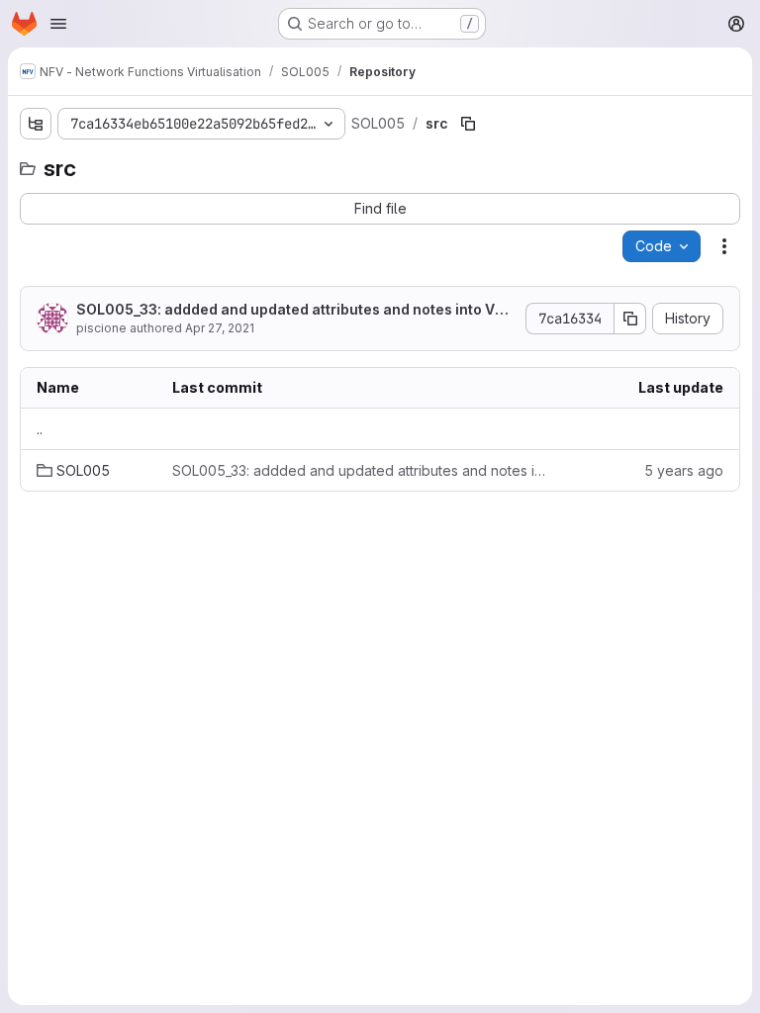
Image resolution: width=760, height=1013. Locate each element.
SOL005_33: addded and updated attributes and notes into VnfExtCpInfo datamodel (293, 310)
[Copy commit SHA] (630, 318)
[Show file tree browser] (35, 123)
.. (40, 428)
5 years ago (683, 470)
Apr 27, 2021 (219, 328)
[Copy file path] (468, 123)
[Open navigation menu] (58, 24)
